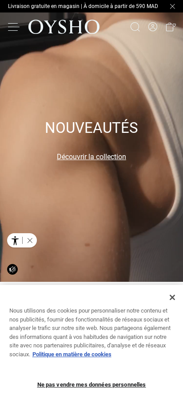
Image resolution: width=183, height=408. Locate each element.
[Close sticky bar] (172, 6)
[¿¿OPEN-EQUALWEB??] (22, 240)
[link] (152, 27)
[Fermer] (172, 297)
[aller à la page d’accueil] (63, 26)
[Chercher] (135, 26)
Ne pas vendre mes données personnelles (91, 384)
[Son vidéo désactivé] (12, 269)
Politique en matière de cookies (71, 354)
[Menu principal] (14, 27)
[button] (170, 26)
